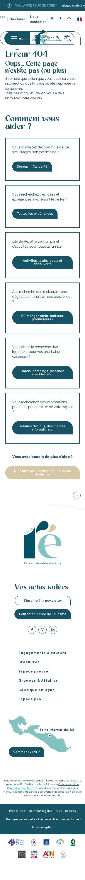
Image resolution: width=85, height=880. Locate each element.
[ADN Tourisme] (49, 854)
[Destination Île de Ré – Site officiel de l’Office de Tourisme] (42, 38)
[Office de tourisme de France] (17, 842)
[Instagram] (42, 630)
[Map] (52, 19)
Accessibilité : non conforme (59, 819)
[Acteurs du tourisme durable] (63, 854)
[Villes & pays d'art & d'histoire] (34, 854)
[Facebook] (32, 630)
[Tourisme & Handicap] (47, 842)
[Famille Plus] (60, 842)
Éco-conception (42, 827)
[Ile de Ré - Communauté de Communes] (22, 854)
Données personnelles (21, 819)
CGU (59, 811)
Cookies (70, 811)
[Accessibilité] (60, 19)
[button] (79, 19)
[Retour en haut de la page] (77, 496)
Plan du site (17, 811)
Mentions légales (40, 811)
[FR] (79, 19)
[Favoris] (69, 19)
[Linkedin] (53, 630)
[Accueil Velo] (73, 842)
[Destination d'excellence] (35, 842)
